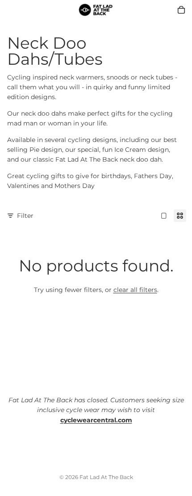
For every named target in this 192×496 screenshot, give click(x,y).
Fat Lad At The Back (106, 477)
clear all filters (135, 290)
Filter (25, 216)
